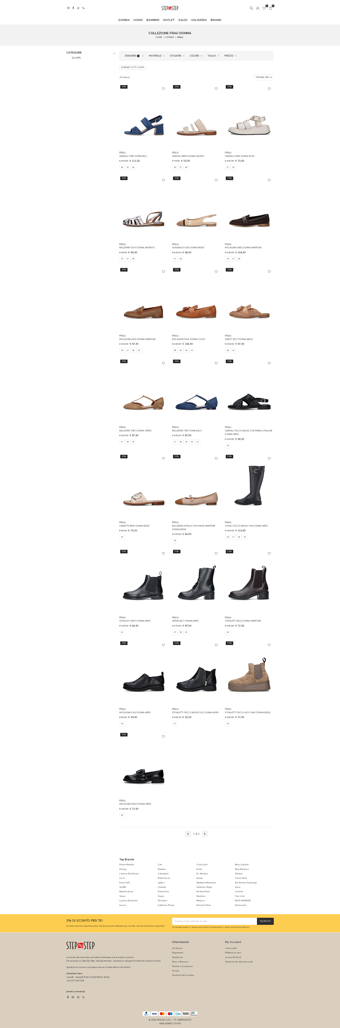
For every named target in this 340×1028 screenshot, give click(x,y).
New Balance (241, 869)
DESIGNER (132, 55)
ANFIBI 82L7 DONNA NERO (185, 621)
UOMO (138, 20)
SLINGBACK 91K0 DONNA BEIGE (188, 247)
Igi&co (161, 882)
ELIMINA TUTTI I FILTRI (132, 67)
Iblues (199, 878)
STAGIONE (175, 55)
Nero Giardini (242, 864)
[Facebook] (67, 997)
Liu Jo (122, 878)
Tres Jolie (239, 896)
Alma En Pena (203, 905)
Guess (161, 896)
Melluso (200, 900)
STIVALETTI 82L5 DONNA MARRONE (243, 621)
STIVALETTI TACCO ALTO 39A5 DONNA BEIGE (247, 712)
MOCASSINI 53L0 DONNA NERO (135, 712)
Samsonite (240, 905)
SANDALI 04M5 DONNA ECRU (239, 156)
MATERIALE (155, 55)
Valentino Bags (204, 887)
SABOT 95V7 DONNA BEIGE (239, 339)
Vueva (122, 896)
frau (180, 37)
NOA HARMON (243, 900)
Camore (239, 891)
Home (159, 37)
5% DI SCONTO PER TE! (84, 921)
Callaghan (163, 873)
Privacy (175, 970)
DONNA (124, 20)
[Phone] (83, 997)
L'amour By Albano (129, 873)
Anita (199, 869)
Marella (162, 869)
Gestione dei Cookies (183, 975)
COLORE (194, 55)
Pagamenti (177, 952)
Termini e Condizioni (182, 966)
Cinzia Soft (202, 864)
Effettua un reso (233, 952)
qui (248, 927)
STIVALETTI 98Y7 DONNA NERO (135, 621)
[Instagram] (73, 997)
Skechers (200, 896)
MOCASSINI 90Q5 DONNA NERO (135, 804)
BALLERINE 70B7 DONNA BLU (187, 430)
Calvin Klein (241, 878)
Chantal (162, 887)
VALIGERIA (199, 20)
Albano (239, 873)
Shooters (162, 900)
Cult (160, 864)
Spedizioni (177, 957)
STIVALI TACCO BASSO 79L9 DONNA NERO (246, 526)
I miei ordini (231, 948)
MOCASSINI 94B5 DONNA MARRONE (243, 247)
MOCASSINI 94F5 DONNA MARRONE (137, 339)
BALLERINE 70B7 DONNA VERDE (135, 430)
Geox (237, 887)
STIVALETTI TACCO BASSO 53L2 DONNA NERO (195, 712)
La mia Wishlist (233, 957)
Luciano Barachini (128, 900)
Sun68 (122, 887)
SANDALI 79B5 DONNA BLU (133, 156)
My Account (233, 942)
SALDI (183, 20)
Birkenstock (164, 878)
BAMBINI (152, 20)
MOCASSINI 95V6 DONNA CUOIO (188, 339)
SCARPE (76, 58)
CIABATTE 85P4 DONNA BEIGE (134, 526)
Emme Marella (126, 864)
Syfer (177, 1023)
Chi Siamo (177, 948)
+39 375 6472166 (75, 980)
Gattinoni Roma (166, 905)
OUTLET (169, 20)
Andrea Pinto (203, 891)
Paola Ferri (163, 891)
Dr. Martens (202, 873)
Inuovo (122, 905)
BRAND (216, 20)
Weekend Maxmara (206, 882)
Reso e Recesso (180, 961)
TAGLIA (212, 55)
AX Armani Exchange (246, 882)
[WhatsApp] (78, 997)
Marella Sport (126, 891)
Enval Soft (124, 882)
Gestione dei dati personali (239, 961)
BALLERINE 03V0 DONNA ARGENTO (137, 247)
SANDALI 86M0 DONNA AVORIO (188, 156)
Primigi (123, 869)
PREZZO (228, 55)
